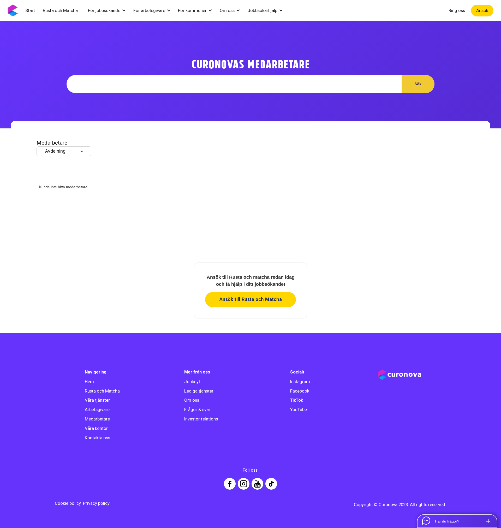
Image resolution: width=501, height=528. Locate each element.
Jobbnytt (193, 381)
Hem (89, 381)
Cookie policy (68, 503)
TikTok (296, 400)
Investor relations (201, 419)
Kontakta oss (97, 437)
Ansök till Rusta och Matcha (250, 299)
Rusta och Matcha (102, 391)
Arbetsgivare (97, 409)
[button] (110, 10)
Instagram (300, 381)
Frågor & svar (197, 409)
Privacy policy (96, 503)
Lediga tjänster (198, 391)
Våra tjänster (97, 400)
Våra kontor (96, 428)
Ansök (482, 10)
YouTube (298, 409)
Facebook (299, 391)
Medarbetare (97, 419)
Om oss (191, 400)
